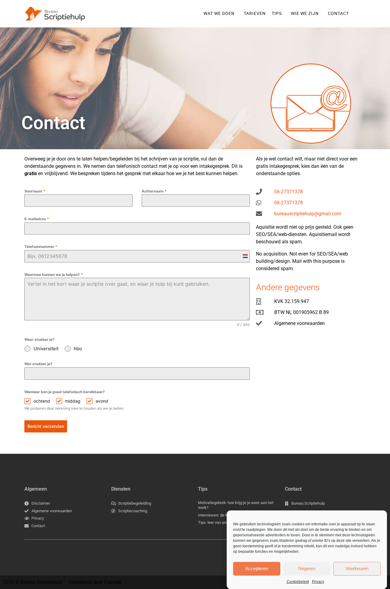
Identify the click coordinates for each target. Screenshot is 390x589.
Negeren (306, 568)
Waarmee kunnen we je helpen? (53, 274)
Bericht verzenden (45, 426)
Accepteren (256, 568)
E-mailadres (36, 219)
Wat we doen (219, 13)
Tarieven (255, 13)
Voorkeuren (357, 568)
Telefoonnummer (40, 246)
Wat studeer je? (38, 364)
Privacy (318, 582)
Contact (338, 13)
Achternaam (154, 191)
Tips (277, 13)
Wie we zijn (305, 13)
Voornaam (34, 191)
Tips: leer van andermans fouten (226, 522)
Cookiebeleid (298, 582)
